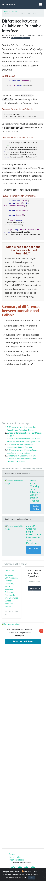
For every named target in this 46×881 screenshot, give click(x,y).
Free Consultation (16, 860)
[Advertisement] (23, 394)
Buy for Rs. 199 (33, 549)
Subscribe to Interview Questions (34, 589)
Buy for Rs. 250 (36, 507)
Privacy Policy (15, 857)
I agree (31, 877)
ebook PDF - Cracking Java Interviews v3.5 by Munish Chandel (35, 490)
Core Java (14, 11)
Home (6, 11)
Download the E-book (23, 641)
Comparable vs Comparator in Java (21, 456)
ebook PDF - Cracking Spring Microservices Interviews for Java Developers (33, 534)
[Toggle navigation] (40, 4)
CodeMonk (10, 4)
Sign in (12, 854)
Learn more (21, 877)
